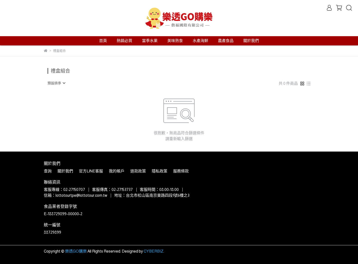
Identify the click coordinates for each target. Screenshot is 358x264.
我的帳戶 (116, 171)
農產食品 (226, 41)
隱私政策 (159, 171)
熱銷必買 (124, 41)
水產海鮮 (200, 41)
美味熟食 (175, 41)
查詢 (48, 171)
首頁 (103, 41)
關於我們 (251, 41)
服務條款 (181, 171)
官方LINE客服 (91, 171)
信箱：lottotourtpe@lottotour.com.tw (75, 195)
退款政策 (138, 171)
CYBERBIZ (153, 251)
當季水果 (150, 41)
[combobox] (56, 83)
